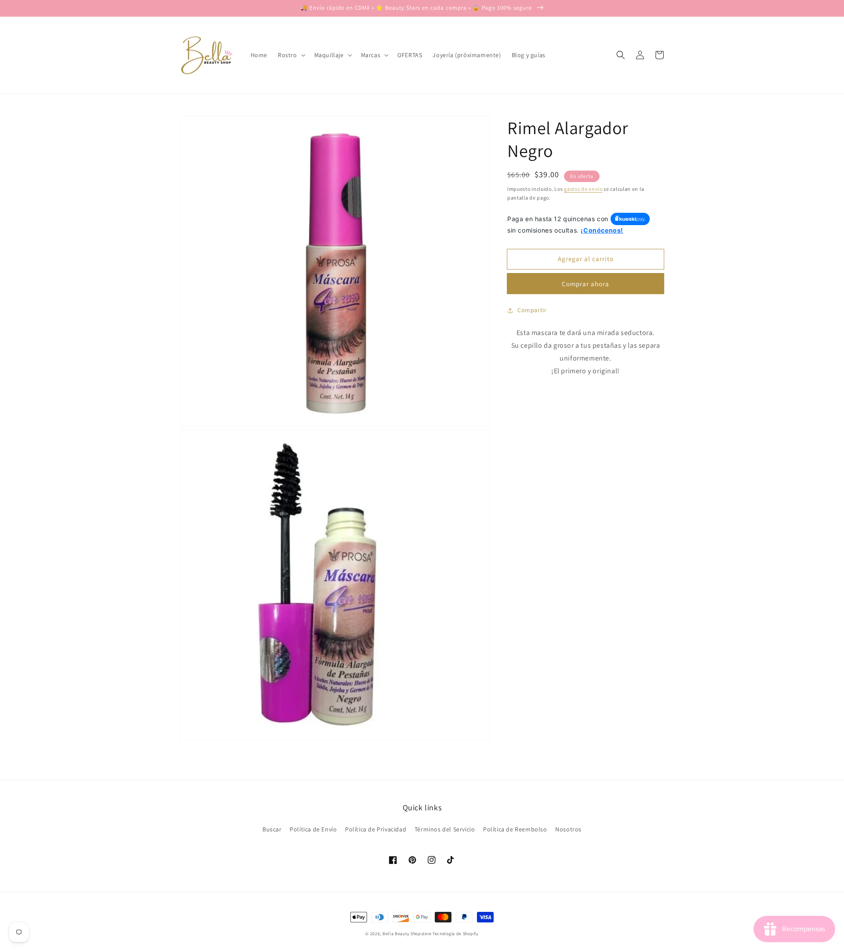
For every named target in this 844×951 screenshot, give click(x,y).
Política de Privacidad (375, 829)
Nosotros (568, 829)
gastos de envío (583, 189)
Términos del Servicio (445, 829)
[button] (620, 55)
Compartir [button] (531, 310)
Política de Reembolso (515, 829)
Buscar (272, 829)
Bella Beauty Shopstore (406, 933)
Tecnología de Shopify (456, 933)
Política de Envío (313, 829)
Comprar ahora (585, 284)
